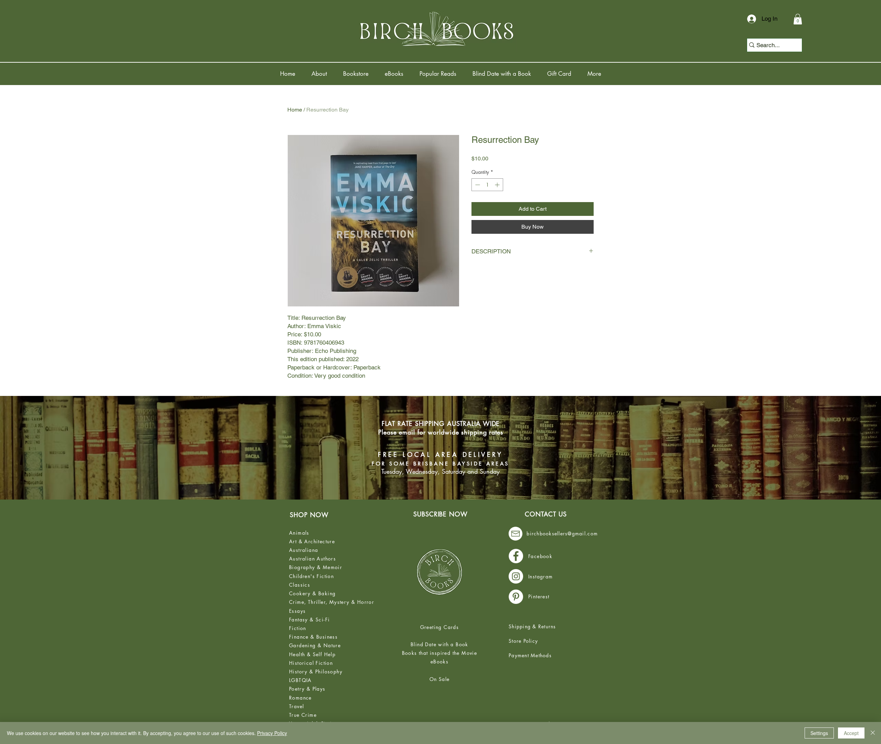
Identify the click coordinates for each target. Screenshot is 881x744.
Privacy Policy (272, 733)
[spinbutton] (487, 185)
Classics (299, 584)
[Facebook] (516, 556)
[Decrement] (477, 185)
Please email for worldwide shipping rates (440, 432)
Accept (851, 733)
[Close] (873, 732)
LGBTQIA (300, 680)
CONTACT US (546, 514)
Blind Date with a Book (439, 644)
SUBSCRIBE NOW (440, 514)
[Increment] (497, 185)
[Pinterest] (516, 596)
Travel (296, 706)
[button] (797, 19)
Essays (297, 611)
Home (294, 109)
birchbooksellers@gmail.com (562, 533)
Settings (819, 733)
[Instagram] (516, 576)
